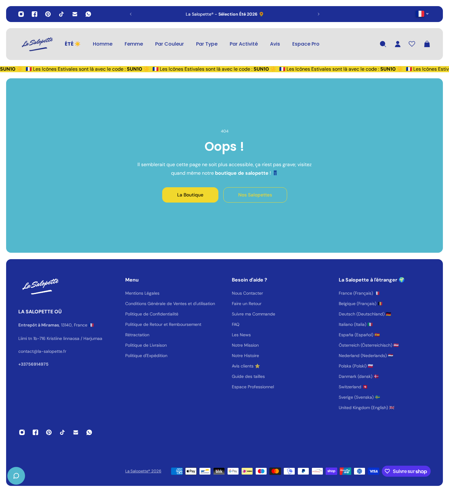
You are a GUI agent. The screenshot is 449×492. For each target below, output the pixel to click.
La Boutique (190, 195)
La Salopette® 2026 (143, 471)
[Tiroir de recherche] (383, 44)
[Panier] (427, 44)
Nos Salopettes (255, 195)
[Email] (75, 14)
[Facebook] (34, 14)
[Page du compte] (397, 44)
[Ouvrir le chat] (16, 476)
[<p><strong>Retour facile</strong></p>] (245, 14)
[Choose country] (422, 13)
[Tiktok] (61, 14)
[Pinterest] (48, 14)
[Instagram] (21, 14)
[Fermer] (96, 336)
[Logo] (36, 44)
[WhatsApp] (88, 14)
